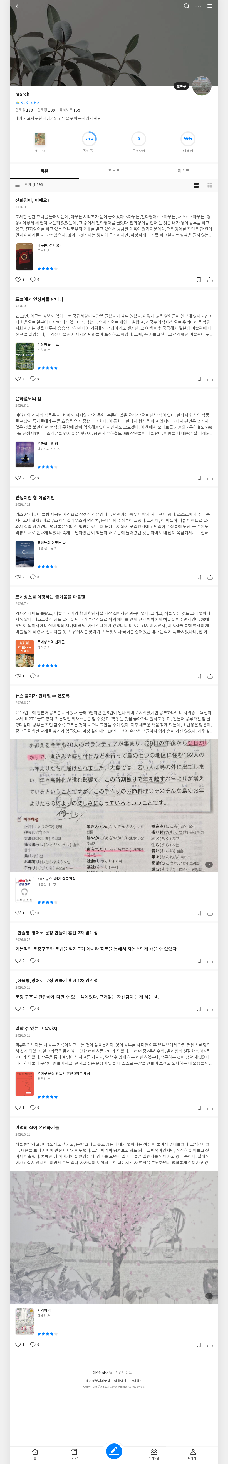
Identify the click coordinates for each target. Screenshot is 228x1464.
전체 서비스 (210, 6)
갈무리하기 (199, 279)
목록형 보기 (210, 185)
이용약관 (120, 1381)
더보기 (198, 6)
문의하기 (136, 1381)
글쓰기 (114, 1451)
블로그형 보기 (196, 185)
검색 (186, 6)
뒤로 (18, 6)
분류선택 (17, 185)
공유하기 (210, 279)
